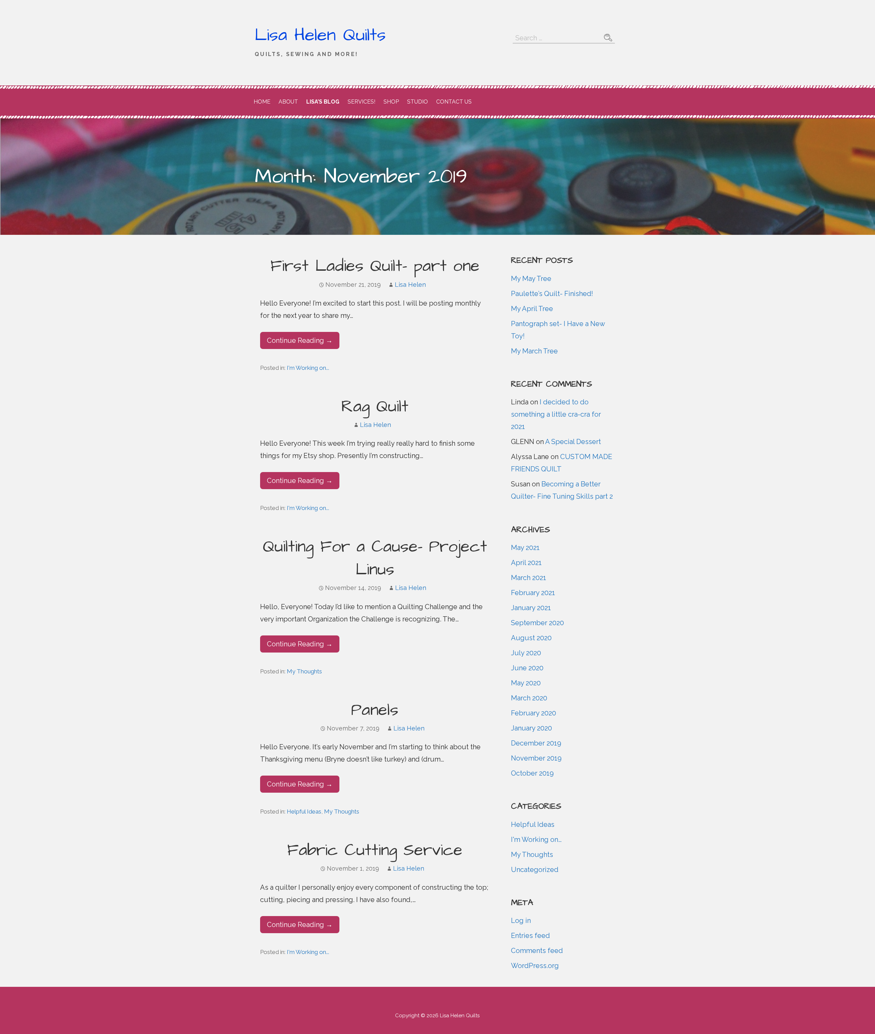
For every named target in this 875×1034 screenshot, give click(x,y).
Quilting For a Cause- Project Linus (375, 558)
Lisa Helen (410, 284)
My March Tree (534, 351)
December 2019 (536, 743)
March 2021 (528, 578)
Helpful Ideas (304, 811)
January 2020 (531, 728)
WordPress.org (535, 966)
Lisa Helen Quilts (320, 35)
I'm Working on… (536, 839)
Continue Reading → (300, 340)
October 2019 (532, 773)
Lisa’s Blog (322, 101)
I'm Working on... (308, 367)
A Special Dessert (573, 442)
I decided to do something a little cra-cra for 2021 (556, 414)
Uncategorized (534, 869)
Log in (521, 920)
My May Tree (531, 278)
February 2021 (533, 593)
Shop (391, 101)
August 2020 (531, 638)
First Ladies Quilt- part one (375, 266)
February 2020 (533, 713)
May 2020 (526, 683)
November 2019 (536, 758)
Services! (361, 101)
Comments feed (537, 950)
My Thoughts (304, 671)
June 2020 (527, 668)
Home (262, 101)
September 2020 (537, 623)
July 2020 (526, 653)
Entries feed (530, 935)
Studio (417, 101)
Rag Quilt (374, 406)
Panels (375, 710)
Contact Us (454, 101)
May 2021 (525, 547)
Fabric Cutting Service (374, 850)
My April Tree (532, 309)
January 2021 (531, 608)
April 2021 (526, 563)
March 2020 (529, 698)
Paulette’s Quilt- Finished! (552, 294)
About (288, 101)
